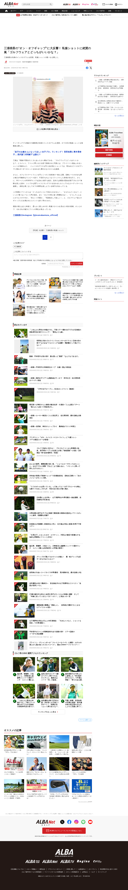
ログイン (120, 4)
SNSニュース (88, 11)
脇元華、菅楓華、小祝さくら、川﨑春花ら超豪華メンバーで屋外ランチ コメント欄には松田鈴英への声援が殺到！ (25, 679)
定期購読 (109, 155)
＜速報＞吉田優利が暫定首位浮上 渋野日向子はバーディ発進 (111, 81)
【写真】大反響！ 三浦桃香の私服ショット (48, 230)
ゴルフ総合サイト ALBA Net (13, 813)
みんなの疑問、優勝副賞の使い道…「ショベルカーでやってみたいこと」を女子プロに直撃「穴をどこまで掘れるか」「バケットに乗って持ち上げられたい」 (54, 466)
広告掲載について (16, 869)
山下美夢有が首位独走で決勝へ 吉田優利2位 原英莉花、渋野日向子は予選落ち (111, 88)
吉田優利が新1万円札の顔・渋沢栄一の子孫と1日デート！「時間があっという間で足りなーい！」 (49, 704)
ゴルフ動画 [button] (54, 11)
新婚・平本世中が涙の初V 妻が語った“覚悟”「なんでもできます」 (54, 356)
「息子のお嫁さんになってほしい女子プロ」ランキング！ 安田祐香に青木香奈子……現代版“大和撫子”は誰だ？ (47, 153)
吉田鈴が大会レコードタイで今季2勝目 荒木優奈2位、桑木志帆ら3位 (55, 572)
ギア (21, 11)
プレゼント (118, 11)
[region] (48, 73)
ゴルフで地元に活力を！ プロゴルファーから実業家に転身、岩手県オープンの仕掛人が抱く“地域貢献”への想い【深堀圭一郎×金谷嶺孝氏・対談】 (59, 450)
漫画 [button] (45, 11)
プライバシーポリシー (55, 869)
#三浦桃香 (20, 73)
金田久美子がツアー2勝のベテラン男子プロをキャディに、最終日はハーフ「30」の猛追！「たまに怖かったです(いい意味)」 (49, 679)
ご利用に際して (70, 869)
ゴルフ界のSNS (10, 73)
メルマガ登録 (109, 4)
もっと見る (118, 116)
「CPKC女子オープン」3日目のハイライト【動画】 (56, 389)
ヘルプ (93, 872)
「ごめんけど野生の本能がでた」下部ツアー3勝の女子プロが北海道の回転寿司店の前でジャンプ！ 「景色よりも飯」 (25, 705)
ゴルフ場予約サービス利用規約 (32, 872)
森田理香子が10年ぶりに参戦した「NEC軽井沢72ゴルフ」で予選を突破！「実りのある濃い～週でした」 (73, 678)
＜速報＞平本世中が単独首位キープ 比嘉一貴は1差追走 (50, 367)
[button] (48, 333)
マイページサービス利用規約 (53, 872)
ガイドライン (92, 869)
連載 (109, 11)
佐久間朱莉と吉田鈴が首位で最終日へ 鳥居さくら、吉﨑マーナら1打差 (111, 102)
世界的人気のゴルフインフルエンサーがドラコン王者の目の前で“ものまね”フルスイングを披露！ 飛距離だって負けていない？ (59, 343)
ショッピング (75, 11)
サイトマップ (102, 872)
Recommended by (83, 802)
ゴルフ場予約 (100, 11)
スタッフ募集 (30, 869)
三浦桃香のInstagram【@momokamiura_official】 (36, 215)
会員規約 (81, 869)
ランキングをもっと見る (47, 712)
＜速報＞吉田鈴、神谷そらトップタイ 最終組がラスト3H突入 (52, 426)
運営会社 (42, 869)
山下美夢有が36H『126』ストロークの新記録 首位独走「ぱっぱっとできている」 (111, 109)
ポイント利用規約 (72, 872)
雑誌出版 (65, 11)
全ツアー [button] (13, 11)
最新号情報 (109, 150)
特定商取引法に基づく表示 (108, 869)
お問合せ (85, 872)
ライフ (38, 11)
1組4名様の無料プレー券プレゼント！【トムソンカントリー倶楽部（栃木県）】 (108, 287)
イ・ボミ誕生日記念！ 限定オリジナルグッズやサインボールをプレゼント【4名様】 (109, 281)
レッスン (30, 11)
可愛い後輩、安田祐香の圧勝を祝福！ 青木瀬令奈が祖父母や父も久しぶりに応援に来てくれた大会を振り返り (73, 704)
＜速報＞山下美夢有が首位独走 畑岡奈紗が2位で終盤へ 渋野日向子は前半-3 (111, 95)
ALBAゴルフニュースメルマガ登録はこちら (66, 831)
